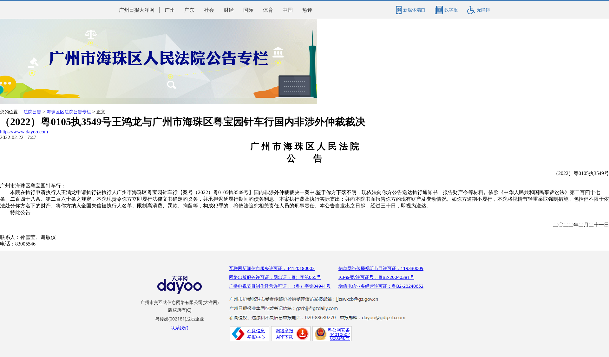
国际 (248, 10)
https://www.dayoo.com (24, 131)
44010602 (340, 334)
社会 (209, 10)
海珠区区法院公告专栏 (69, 112)
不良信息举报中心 (256, 333)
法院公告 (32, 112)
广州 (170, 10)
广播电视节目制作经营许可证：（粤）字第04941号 (280, 286)
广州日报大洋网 (136, 10)
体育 (268, 10)
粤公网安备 (339, 330)
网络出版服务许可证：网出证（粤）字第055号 (275, 277)
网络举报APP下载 (284, 333)
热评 (307, 10)
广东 (189, 10)
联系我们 (179, 328)
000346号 (340, 338)
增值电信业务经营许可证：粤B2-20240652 (380, 286)
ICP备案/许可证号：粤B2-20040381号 (376, 277)
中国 (288, 10)
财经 (229, 10)
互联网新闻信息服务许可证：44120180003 (272, 268)
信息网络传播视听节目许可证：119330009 (380, 268)
